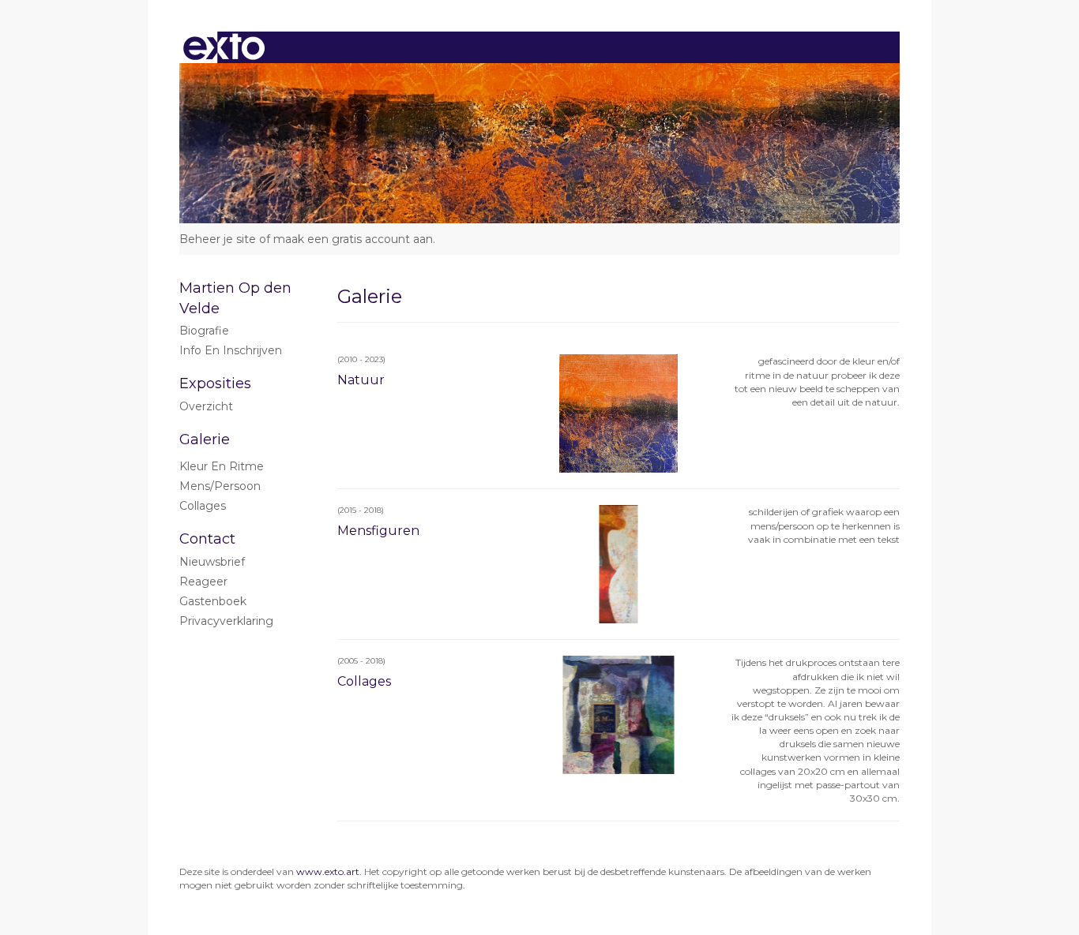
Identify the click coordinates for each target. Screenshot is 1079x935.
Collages (202, 506)
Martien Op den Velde (235, 298)
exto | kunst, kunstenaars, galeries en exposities (224, 47)
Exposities (215, 383)
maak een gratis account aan (353, 239)
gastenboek (212, 601)
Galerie (204, 439)
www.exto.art (327, 871)
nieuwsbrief (212, 562)
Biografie (204, 331)
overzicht (206, 406)
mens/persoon (220, 486)
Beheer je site (217, 239)
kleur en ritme (221, 466)
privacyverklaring (226, 621)
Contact (207, 539)
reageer (203, 581)
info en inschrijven (230, 350)
